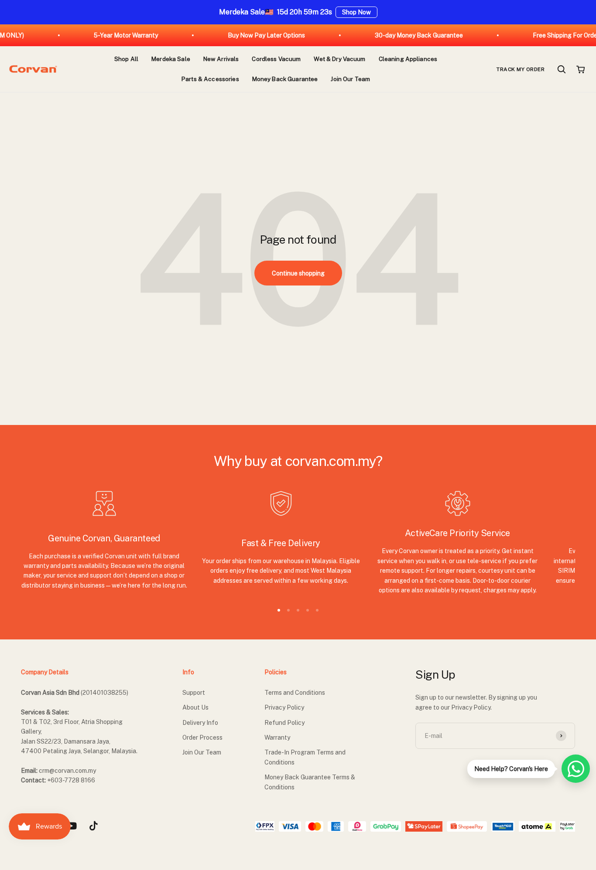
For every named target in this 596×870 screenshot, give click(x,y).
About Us (195, 707)
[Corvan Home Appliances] (33, 69)
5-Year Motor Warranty (114, 35)
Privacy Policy (284, 707)
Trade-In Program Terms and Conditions (305, 757)
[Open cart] (580, 69)
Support (193, 692)
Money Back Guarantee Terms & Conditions (309, 782)
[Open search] (561, 69)
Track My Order (521, 69)
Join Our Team (201, 752)
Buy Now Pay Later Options (254, 35)
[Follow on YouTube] (71, 826)
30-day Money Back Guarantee (407, 35)
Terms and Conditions (294, 692)
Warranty (277, 737)
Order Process (202, 737)
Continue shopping (298, 273)
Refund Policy (284, 722)
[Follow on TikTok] (93, 826)
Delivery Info (200, 722)
